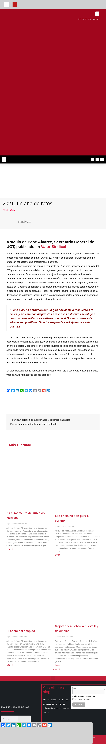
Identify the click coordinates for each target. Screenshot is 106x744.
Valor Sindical (54, 246)
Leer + (9, 549)
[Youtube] (102, 159)
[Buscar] (24, 719)
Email (74, 688)
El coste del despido (20, 631)
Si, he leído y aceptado (82, 699)
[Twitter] (97, 159)
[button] (6, 4)
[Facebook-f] (92, 159)
